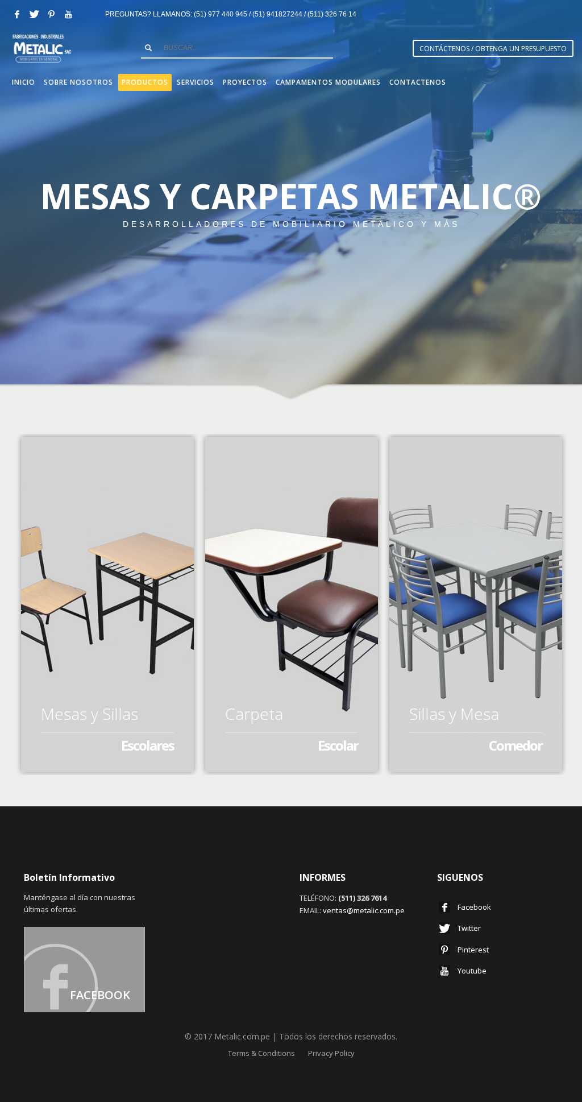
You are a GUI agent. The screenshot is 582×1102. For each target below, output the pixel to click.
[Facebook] (17, 14)
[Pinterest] (51, 14)
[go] (148, 48)
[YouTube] (68, 14)
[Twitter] (34, 14)
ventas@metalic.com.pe (364, 910)
